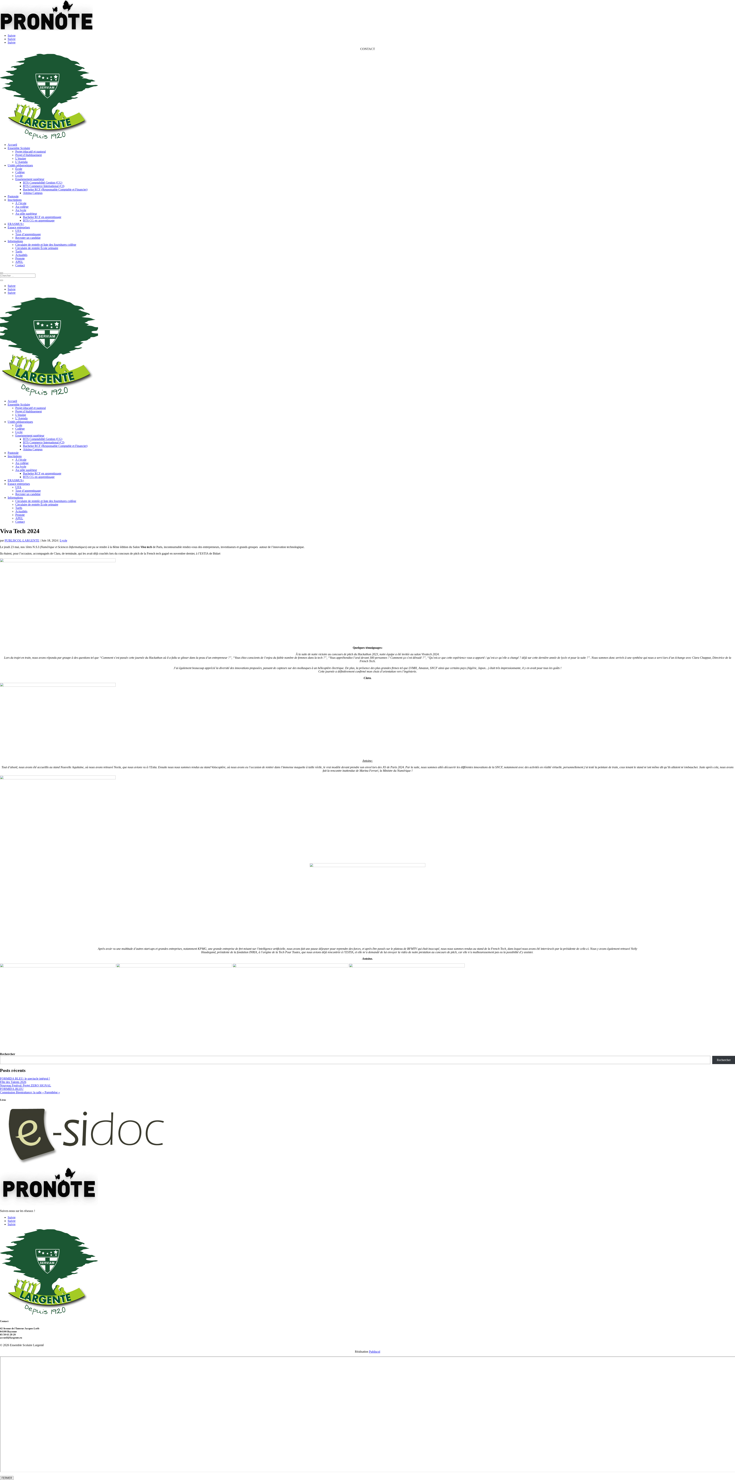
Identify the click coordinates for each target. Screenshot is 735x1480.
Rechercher (7, 1054)
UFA (18, 230)
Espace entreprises (19, 227)
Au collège (22, 206)
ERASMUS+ (16, 224)
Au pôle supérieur (26, 213)
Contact (20, 265)
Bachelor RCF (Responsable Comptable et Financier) (55, 189)
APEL (19, 261)
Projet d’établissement (28, 155)
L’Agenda (21, 162)
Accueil (12, 144)
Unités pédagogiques (20, 165)
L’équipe (20, 158)
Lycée (19, 175)
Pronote (20, 258)
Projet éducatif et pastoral (30, 151)
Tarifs (18, 251)
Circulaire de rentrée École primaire (36, 248)
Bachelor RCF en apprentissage (42, 217)
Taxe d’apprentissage (28, 234)
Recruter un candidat (27, 237)
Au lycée (20, 210)
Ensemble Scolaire (19, 148)
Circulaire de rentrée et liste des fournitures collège (45, 244)
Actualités (21, 255)
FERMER (7, 1478)
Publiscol (374, 1351)
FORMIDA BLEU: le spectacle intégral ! (25, 1078)
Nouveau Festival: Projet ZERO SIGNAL (25, 1085)
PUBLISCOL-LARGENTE (22, 540)
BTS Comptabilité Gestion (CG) (42, 182)
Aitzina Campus (32, 193)
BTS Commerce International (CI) (43, 186)
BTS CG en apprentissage (39, 220)
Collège (20, 172)
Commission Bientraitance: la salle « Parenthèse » (30, 1092)
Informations (15, 241)
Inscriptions (15, 199)
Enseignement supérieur (29, 179)
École (18, 168)
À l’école (20, 203)
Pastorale (13, 196)
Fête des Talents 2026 (13, 1082)
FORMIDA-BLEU (12, 1089)
